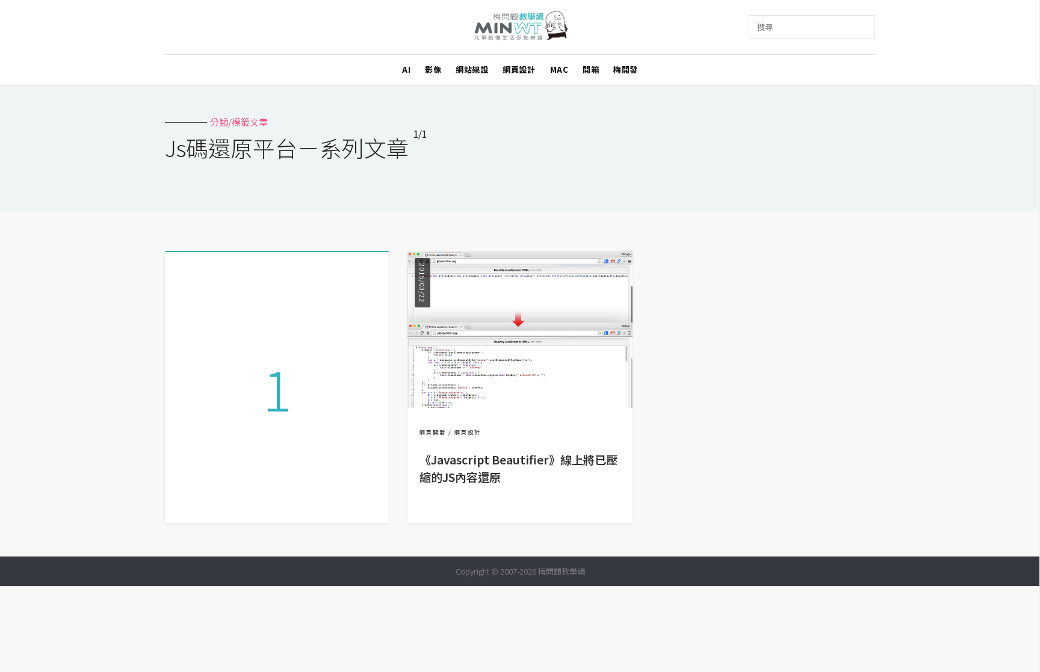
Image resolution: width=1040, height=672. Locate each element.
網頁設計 (519, 69)
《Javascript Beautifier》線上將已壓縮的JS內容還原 (518, 468)
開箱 (591, 69)
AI (406, 69)
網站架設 (472, 69)
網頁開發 (432, 432)
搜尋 (765, 26)
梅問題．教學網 (520, 27)
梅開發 (625, 69)
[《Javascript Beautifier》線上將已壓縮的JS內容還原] (519, 404)
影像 (433, 69)
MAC (559, 69)
